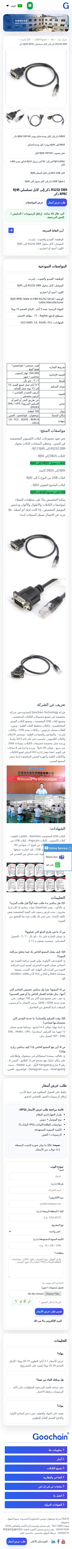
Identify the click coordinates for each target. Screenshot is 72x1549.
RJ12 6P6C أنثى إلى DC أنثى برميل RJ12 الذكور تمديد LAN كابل (37, 163)
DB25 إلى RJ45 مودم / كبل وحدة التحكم (46, 144)
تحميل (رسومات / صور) (53, 1287)
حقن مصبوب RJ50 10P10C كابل (50, 153)
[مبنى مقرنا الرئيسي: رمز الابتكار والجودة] (36, 22)
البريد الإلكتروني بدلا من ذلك (48, 1320)
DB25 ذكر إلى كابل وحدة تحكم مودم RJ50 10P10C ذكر (39, 136)
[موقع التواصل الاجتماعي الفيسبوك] (58, 1541)
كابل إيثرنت (25, 39)
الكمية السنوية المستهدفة (48, 1239)
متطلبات (59, 1252)
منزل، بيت (62, 39)
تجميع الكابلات (40, 39)
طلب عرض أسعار (57, 202)
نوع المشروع (58, 1225)
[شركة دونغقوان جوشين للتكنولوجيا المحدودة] (66, 5)
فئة (52, 39)
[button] (40, 28)
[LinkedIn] (53, 1541)
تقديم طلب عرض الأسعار (49, 1311)
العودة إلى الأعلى (39, 1541)
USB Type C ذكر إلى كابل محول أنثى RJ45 (45, 181)
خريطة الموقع (50, 1532)
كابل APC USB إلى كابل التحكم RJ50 (47, 173)
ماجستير (38, 1532)
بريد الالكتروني (56, 1197)
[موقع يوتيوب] (63, 1541)
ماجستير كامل (26, 1532)
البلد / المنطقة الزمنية (50, 1211)
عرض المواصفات (34, 202)
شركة (57, 1183)
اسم (61, 1169)
